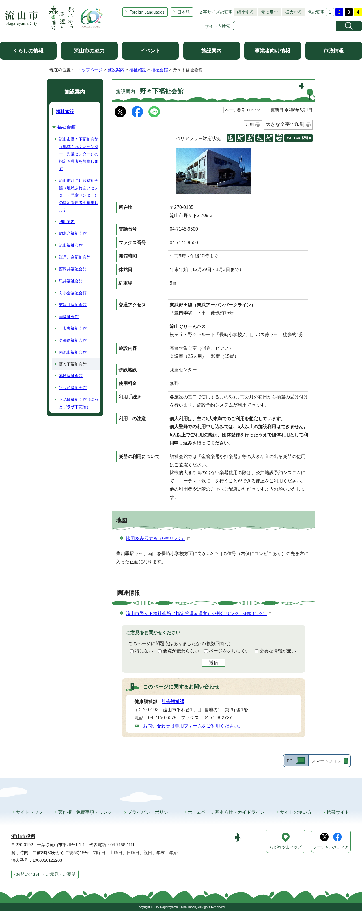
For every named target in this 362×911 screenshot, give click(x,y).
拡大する (292, 12)
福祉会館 (159, 69)
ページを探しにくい (229, 650)
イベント (150, 50)
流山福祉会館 (71, 245)
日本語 (183, 12)
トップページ (90, 69)
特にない (144, 650)
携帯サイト (338, 812)
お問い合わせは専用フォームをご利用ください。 (193, 725)
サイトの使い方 (296, 812)
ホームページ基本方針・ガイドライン (226, 812)
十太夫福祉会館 (73, 328)
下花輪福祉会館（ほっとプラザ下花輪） (78, 403)
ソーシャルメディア (331, 847)
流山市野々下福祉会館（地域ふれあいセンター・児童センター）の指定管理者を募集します (78, 154)
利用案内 (67, 221)
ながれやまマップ (285, 847)
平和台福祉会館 (73, 387)
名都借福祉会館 (73, 340)
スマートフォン (326, 761)
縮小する (244, 12)
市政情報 (334, 50)
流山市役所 (23, 836)
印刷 (250, 124)
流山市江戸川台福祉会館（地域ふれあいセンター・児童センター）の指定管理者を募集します (78, 195)
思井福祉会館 (71, 281)
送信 (213, 662)
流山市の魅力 (89, 50)
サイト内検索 (217, 26)
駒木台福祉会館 (73, 233)
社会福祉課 (173, 701)
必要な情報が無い (278, 650)
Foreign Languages (147, 12)
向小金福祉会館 (73, 293)
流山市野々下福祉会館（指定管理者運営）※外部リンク (196, 613)
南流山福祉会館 (73, 352)
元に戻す (268, 12)
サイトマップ (29, 812)
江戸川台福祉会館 (74, 257)
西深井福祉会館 (73, 269)
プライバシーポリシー (150, 812)
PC (290, 761)
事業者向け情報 (272, 50)
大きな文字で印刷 (285, 124)
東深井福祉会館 (73, 304)
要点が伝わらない (181, 650)
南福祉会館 (69, 316)
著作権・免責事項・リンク (85, 812)
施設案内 (211, 50)
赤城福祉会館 (71, 375)
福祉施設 (137, 69)
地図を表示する (155, 538)
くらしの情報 (28, 50)
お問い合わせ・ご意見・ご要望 (46, 874)
